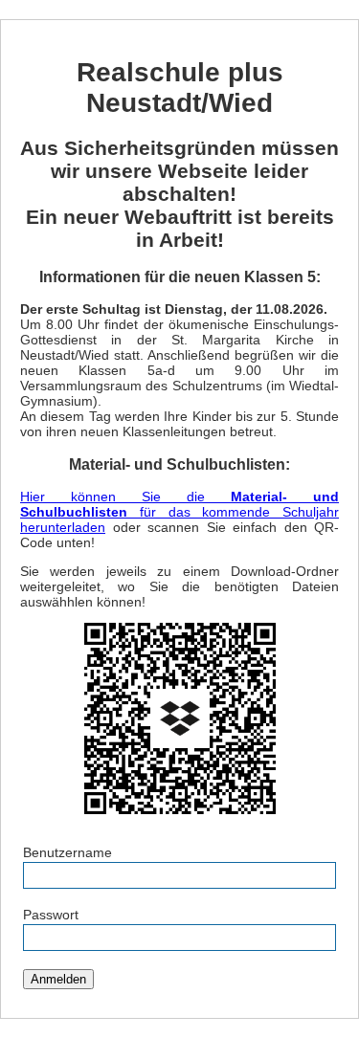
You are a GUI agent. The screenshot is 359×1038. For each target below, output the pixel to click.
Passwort (51, 914)
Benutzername (67, 852)
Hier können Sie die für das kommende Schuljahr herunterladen (179, 512)
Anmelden (58, 979)
